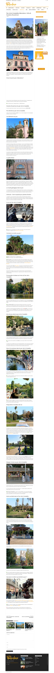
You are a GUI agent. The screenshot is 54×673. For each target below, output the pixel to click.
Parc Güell (17, 7)
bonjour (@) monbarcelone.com (14, 662)
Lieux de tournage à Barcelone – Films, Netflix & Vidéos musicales (29, 630)
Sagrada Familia (11, 7)
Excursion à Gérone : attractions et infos (18, 629)
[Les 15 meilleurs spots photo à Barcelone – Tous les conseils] (23, 667)
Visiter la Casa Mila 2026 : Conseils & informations (27, 617)
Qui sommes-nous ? (8, 0)
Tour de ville (22, 9)
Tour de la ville (10, 11)
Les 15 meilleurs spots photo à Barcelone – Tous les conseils (29, 666)
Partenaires (19, 0)
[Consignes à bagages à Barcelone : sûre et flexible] (23, 658)
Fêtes (38, 9)
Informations (39, 7)
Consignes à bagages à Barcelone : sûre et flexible (29, 658)
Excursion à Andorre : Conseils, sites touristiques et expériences (10, 630)
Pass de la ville (15, 9)
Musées (33, 7)
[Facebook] (46, 0)
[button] (47, 9)
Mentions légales (14, 0)
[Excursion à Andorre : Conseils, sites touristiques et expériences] (10, 625)
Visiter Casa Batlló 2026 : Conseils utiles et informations (12, 617)
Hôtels (42, 9)
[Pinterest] (47, 0)
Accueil (7, 11)
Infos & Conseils (37, 658)
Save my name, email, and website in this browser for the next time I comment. (17, 649)
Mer (26, 9)
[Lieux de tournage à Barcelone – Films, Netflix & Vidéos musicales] (29, 625)
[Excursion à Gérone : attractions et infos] (20, 625)
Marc (8, 16)
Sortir (44, 7)
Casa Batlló (28, 7)
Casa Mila (22, 7)
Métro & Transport (32, 9)
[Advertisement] (33, 4)
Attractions (8, 9)
